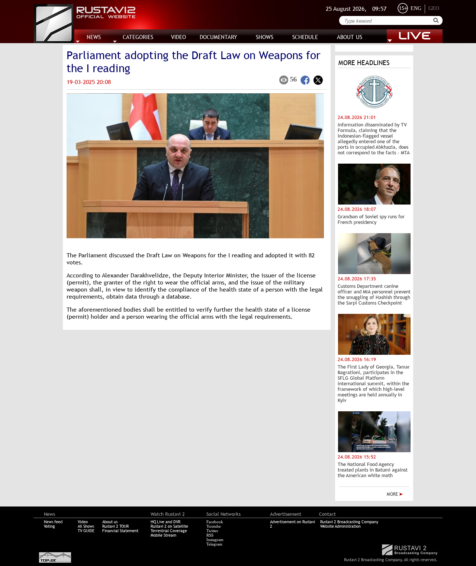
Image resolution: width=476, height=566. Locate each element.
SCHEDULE (305, 37)
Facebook (214, 522)
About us (110, 522)
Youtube (213, 526)
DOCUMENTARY (218, 37)
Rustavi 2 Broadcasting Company (349, 522)
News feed (53, 522)
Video (83, 522)
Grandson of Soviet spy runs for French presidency (371, 219)
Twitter (212, 530)
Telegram (214, 544)
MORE (393, 494)
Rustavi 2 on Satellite (169, 526)
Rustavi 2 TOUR (115, 526)
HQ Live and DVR (165, 522)
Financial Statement (120, 530)
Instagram (214, 539)
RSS (209, 535)
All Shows (86, 526)
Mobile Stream (163, 535)
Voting (49, 526)
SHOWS (264, 37)
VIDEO (178, 37)
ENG (416, 8)
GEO (433, 8)
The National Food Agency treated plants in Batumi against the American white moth (373, 470)
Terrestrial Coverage (169, 530)
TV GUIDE (86, 530)
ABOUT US (349, 37)
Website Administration (340, 526)
